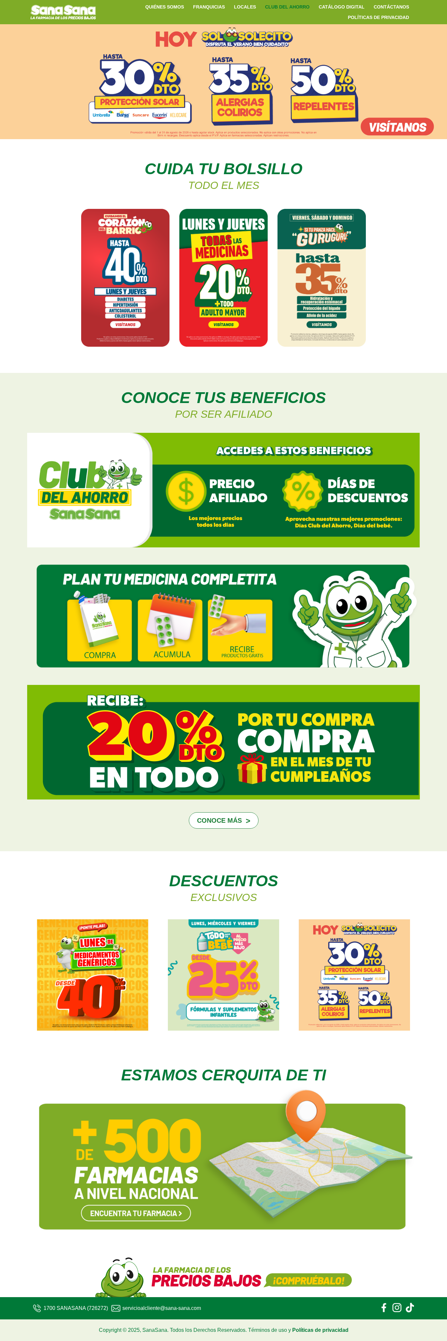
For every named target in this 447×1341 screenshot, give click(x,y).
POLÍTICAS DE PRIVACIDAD (378, 17)
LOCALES (245, 6)
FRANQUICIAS (209, 6)
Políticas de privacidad (320, 1330)
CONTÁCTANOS (391, 6)
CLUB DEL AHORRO (287, 6)
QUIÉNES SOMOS (164, 6)
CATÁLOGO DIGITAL (342, 6)
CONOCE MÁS (219, 820)
